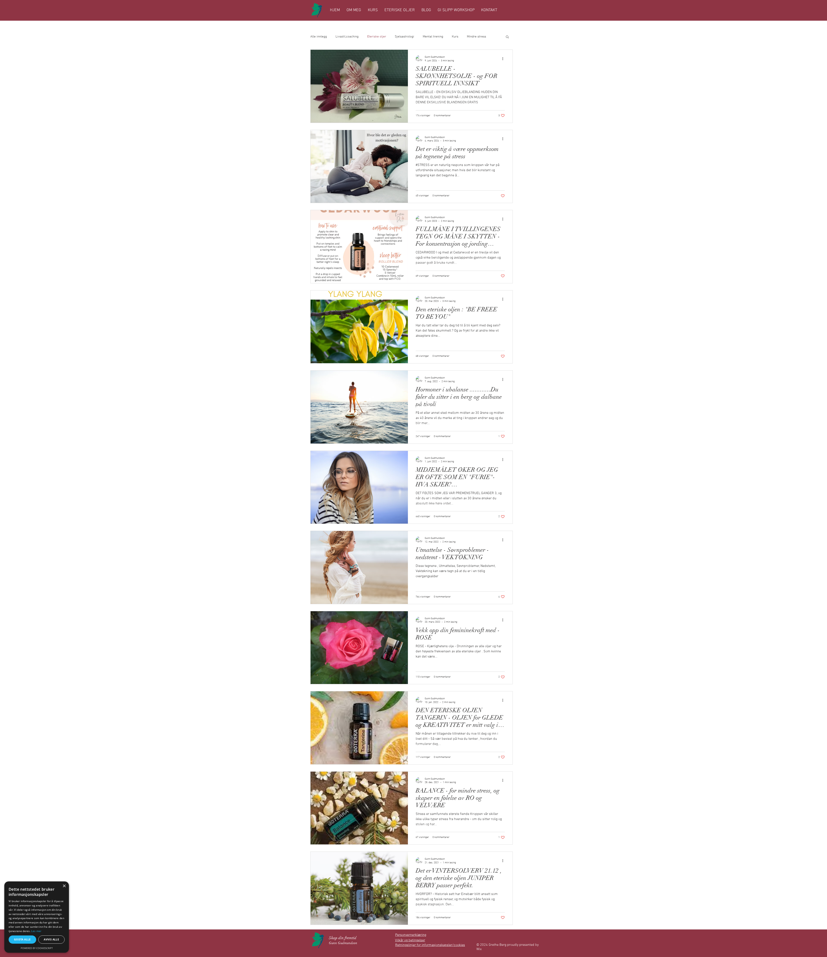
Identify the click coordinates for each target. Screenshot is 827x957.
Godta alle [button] (22, 939)
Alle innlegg (318, 37)
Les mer (36, 931)
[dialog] (36, 917)
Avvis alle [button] (51, 939)
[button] (507, 37)
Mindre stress (476, 37)
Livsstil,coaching (347, 37)
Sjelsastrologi (404, 37)
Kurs (455, 37)
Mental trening (433, 37)
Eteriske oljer (376, 37)
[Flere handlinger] (504, 58)
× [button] (64, 886)
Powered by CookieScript (37, 948)
